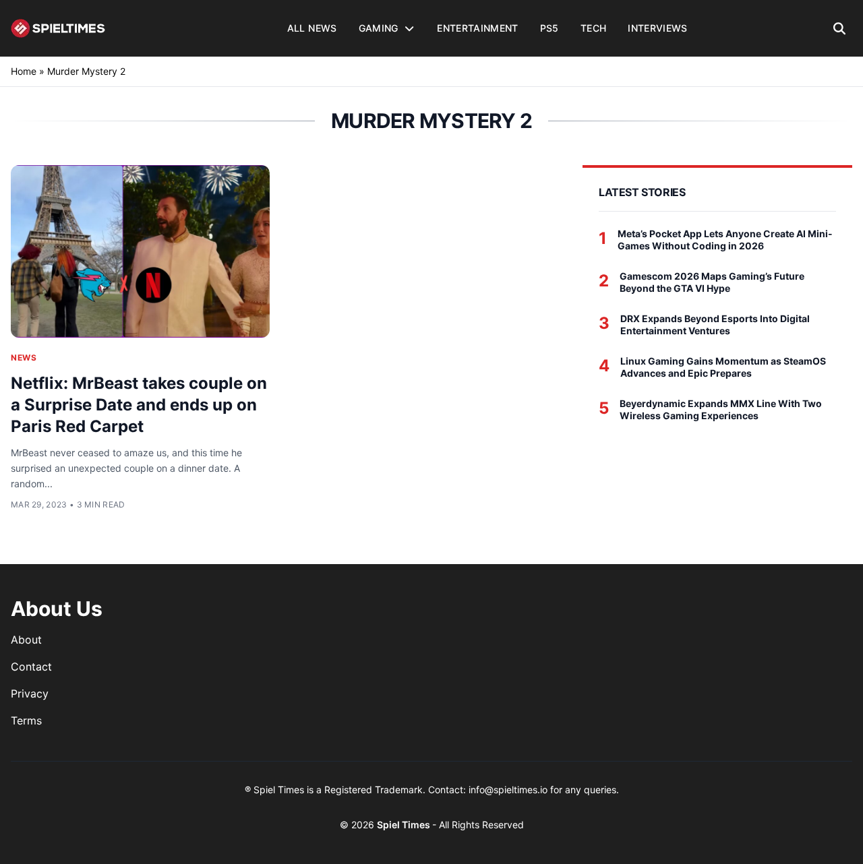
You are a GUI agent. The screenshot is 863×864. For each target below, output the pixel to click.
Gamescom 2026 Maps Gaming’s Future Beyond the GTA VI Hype (712, 282)
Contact (31, 666)
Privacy (30, 693)
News (23, 357)
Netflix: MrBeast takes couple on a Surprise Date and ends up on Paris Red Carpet (139, 404)
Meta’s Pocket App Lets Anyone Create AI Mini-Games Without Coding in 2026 (725, 239)
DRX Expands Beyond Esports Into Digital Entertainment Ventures (715, 324)
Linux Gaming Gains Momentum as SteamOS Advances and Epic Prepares (723, 367)
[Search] (840, 28)
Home (23, 71)
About (26, 639)
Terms (26, 720)
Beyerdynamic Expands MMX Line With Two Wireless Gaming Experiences (721, 409)
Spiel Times (404, 824)
